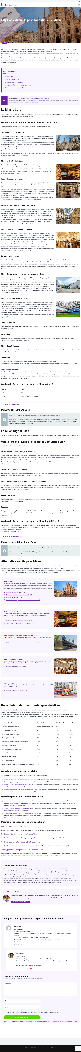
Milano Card (34, 98)
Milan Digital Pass (45, 98)
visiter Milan (23, 49)
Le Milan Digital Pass (13, 79)
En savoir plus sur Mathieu (20, 902)
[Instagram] (79, 1)
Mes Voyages (4, 22)
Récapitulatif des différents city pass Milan (19, 85)
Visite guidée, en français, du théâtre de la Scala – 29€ (20, 623)
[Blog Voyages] (10, 4)
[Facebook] (76, 1)
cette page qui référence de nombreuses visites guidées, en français (41, 856)
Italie (14, 22)
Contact (13, 1)
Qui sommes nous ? (47, 1047)
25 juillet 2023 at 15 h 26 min (20, 944)
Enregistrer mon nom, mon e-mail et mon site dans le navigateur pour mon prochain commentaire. (32, 1012)
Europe (10, 22)
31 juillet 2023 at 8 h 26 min (22, 968)
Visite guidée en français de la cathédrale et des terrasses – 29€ (23, 600)
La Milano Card (11, 76)
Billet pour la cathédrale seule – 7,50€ (16, 592)
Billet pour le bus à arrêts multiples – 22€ (16, 690)
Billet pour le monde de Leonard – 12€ (16, 666)
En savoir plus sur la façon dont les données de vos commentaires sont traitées (55, 1021)
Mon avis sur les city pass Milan (16, 88)
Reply (29, 944)
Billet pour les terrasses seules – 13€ (16, 597)
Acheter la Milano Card (12, 404)
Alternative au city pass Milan (15, 82)
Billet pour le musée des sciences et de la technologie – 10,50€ (22, 643)
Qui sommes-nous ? (5, 1)
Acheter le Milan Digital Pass (14, 536)
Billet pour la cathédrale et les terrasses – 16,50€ (19, 595)
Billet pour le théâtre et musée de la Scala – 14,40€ (19, 620)
